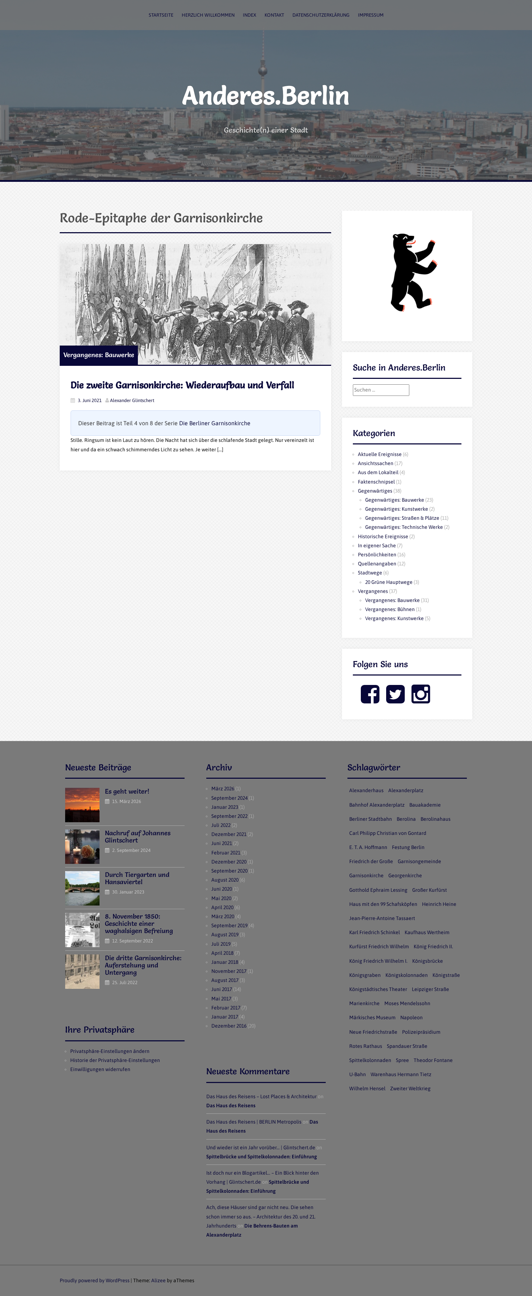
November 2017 (228, 971)
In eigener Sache (377, 545)
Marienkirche (364, 1003)
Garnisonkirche (366, 875)
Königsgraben (365, 975)
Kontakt (274, 15)
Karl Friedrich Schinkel (374, 932)
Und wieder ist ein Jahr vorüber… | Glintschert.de (260, 1147)
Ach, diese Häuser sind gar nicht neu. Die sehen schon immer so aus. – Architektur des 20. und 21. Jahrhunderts (261, 1216)
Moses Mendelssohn (407, 1003)
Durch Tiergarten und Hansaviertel (137, 878)
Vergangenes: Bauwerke (98, 355)
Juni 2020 (221, 889)
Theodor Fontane (433, 1060)
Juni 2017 (221, 989)
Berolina (406, 819)
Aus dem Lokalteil (378, 472)
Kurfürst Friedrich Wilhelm (379, 946)
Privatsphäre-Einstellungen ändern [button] (109, 1051)
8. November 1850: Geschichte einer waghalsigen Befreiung (139, 923)
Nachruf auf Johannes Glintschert (137, 836)
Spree (402, 1060)
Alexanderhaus (366, 790)
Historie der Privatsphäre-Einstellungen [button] (115, 1060)
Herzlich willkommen (208, 15)
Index (249, 15)
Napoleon (411, 1017)
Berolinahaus (436, 819)
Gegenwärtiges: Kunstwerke (396, 509)
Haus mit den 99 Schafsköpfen (383, 904)
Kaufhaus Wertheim (427, 932)
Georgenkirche (405, 875)
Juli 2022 (221, 825)
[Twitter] (395, 700)
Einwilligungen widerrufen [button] (100, 1069)
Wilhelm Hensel (367, 1088)
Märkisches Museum (372, 1017)
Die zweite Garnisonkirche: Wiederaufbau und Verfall (182, 385)
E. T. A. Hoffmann (368, 847)
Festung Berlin (408, 847)
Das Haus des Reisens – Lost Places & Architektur (261, 1096)
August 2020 (224, 880)
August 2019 (224, 934)
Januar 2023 (224, 807)
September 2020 (229, 871)
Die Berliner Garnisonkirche (214, 423)
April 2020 (222, 907)
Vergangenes (373, 591)
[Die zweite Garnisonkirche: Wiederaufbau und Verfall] (195, 304)
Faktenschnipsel (376, 482)
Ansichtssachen (375, 463)
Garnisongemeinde (419, 861)
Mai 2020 (221, 898)
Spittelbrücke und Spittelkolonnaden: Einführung (261, 1156)
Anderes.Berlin (266, 95)
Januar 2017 (224, 1017)
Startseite (161, 15)
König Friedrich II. (433, 946)
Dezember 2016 (228, 1026)
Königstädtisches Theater (378, 989)
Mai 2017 (221, 999)
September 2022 (229, 816)
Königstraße (446, 975)
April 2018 (222, 953)
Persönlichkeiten (377, 554)
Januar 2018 (224, 962)
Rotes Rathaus (365, 1046)
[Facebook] (370, 700)
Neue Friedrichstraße (373, 1032)
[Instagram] (420, 700)
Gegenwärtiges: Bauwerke (394, 500)
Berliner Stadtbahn (370, 819)
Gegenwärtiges (375, 491)
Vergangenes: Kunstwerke (394, 618)
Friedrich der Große (371, 861)
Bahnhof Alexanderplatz (377, 805)
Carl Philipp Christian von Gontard (387, 833)
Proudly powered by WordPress (95, 1280)
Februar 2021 (225, 853)
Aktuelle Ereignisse (380, 454)
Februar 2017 (225, 1008)
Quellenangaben (377, 564)
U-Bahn (357, 1074)
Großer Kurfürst (429, 890)
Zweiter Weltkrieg (410, 1088)
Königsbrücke (427, 961)
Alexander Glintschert (132, 400)
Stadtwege (370, 573)
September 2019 (229, 925)
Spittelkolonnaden (370, 1060)
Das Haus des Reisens (231, 1105)
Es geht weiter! (127, 791)
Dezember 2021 (228, 834)
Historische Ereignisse (383, 536)
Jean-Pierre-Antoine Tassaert (382, 918)
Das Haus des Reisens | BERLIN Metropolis (253, 1122)
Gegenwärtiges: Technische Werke (404, 527)
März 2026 (222, 788)
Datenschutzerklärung (321, 15)
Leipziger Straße (430, 989)
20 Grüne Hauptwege (389, 582)
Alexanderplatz (405, 790)
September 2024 (229, 798)
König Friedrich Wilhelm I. (378, 961)
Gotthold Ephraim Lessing (378, 890)
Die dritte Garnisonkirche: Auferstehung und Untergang (143, 965)
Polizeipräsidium (421, 1032)
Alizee (158, 1280)
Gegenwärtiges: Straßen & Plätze (402, 518)
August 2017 (224, 980)
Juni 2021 (221, 843)
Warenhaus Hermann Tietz (401, 1074)
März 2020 (222, 916)
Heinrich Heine (439, 904)
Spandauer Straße (407, 1046)
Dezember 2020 (228, 862)
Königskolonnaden (406, 975)
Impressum (371, 15)
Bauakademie (425, 805)
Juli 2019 (221, 944)
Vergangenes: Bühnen (390, 609)
